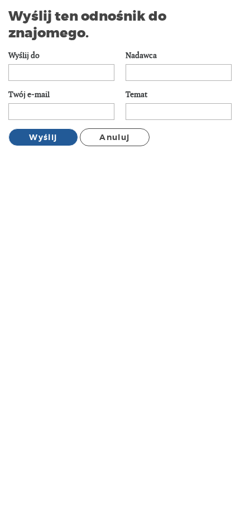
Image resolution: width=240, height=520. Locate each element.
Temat (136, 94)
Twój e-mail (29, 94)
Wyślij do (24, 55)
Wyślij (43, 137)
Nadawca (141, 55)
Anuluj (114, 137)
